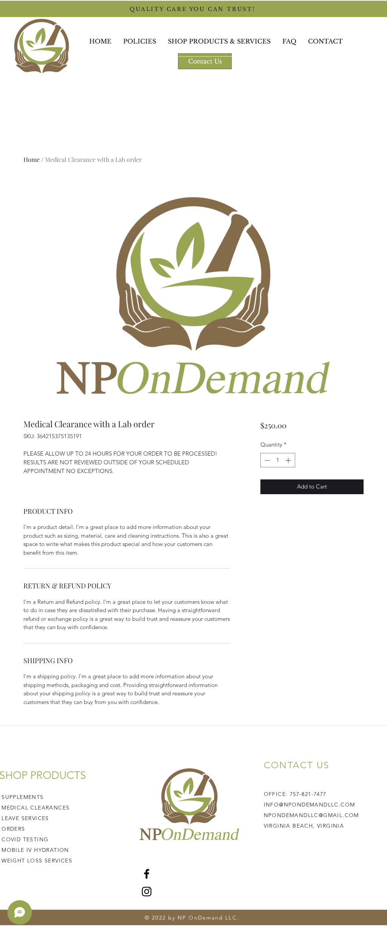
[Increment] (289, 460)
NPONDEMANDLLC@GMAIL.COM (311, 815)
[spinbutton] (277, 460)
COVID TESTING (25, 839)
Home (31, 159)
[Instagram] (146, 891)
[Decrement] (267, 460)
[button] (219, 41)
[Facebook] (146, 873)
